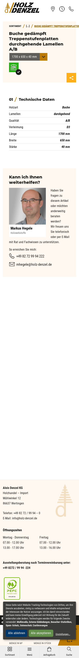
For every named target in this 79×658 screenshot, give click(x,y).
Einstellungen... (63, 634)
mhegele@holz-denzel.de (34, 264)
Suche (69, 651)
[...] (28, 26)
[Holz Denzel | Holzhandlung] (22, 7)
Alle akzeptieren (41, 633)
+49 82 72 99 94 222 (30, 256)
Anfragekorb (49, 651)
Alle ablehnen (16, 633)
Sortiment (10, 651)
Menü (29, 651)
